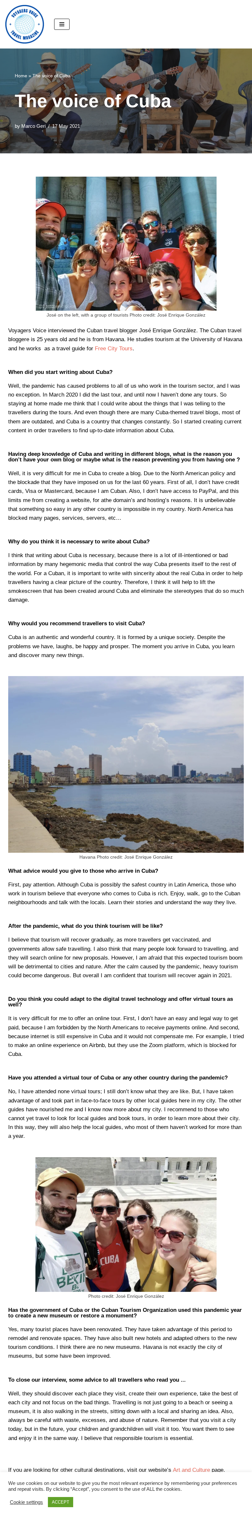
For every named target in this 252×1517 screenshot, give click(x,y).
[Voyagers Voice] (24, 24)
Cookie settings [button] (26, 1502)
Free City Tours (114, 348)
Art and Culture (191, 1470)
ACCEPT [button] (60, 1502)
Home (21, 75)
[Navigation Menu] (62, 24)
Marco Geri (33, 126)
